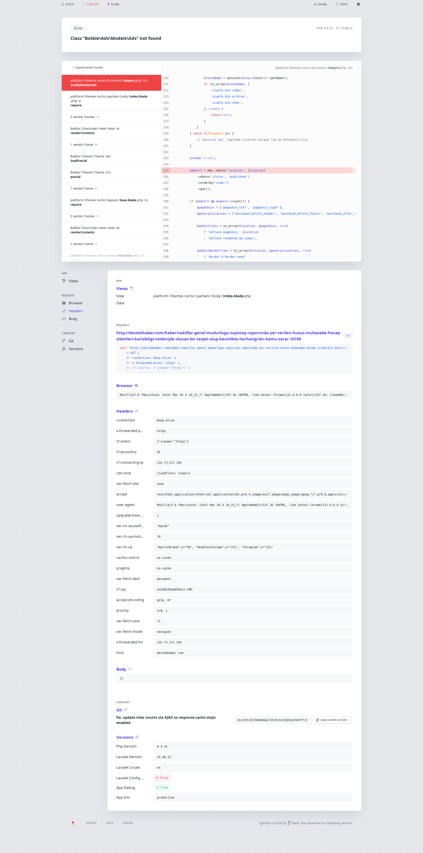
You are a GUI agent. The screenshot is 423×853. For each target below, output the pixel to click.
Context (68, 333)
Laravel (128, 823)
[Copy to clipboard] (347, 348)
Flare (295, 823)
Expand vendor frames (89, 67)
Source (91, 823)
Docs (109, 823)
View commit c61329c (334, 720)
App (64, 273)
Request (68, 295)
